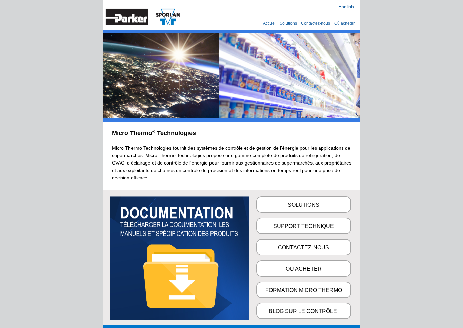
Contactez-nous (316, 23)
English (346, 6)
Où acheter (344, 23)
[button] (122, 75)
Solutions (288, 23)
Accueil (270, 23)
